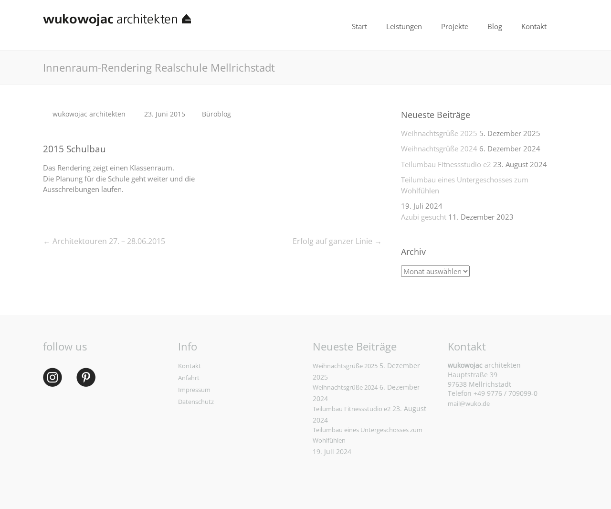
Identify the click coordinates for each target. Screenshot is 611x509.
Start (359, 26)
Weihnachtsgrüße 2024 (439, 148)
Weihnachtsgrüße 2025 (439, 133)
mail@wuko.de (469, 403)
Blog (494, 26)
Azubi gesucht (423, 217)
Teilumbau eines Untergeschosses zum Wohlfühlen (464, 185)
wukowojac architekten (89, 113)
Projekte (454, 26)
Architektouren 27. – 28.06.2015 (104, 241)
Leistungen (404, 26)
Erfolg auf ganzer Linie (337, 241)
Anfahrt (189, 377)
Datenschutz (196, 401)
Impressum (194, 389)
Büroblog (216, 113)
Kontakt (534, 26)
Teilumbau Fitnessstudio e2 (446, 164)
